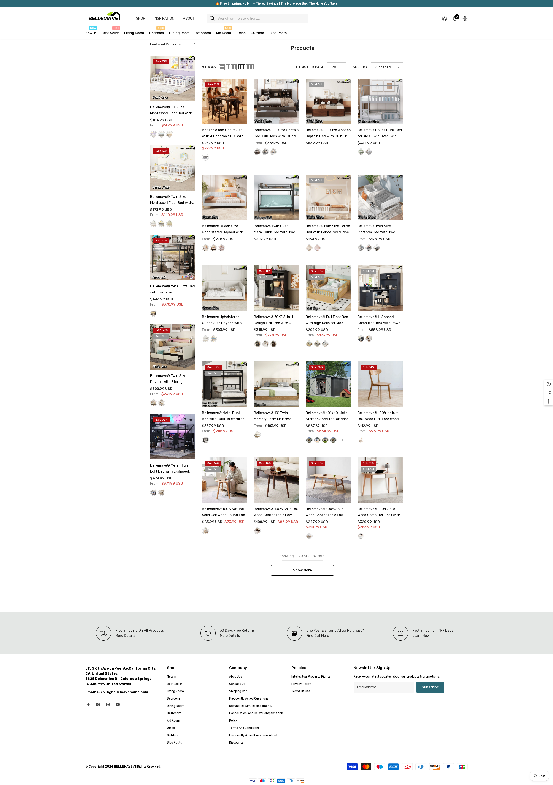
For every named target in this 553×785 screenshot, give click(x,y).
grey (205, 157)
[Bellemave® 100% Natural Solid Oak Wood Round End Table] (224, 480)
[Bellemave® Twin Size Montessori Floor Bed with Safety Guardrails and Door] (172, 168)
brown (257, 530)
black (153, 313)
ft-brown (317, 440)
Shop (140, 18)
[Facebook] (88, 704)
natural (169, 134)
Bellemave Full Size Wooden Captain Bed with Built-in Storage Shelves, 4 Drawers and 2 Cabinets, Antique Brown (328, 133)
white (153, 134)
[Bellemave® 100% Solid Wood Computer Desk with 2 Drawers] (380, 480)
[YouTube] (117, 704)
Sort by (360, 67)
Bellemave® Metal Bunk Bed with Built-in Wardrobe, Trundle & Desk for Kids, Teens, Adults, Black (224, 416)
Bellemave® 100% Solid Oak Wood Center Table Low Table (276, 512)
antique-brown (257, 151)
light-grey (265, 151)
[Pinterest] (108, 704)
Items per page (310, 67)
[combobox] (261, 18)
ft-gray (309, 440)
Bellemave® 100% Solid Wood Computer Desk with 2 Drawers (379, 512)
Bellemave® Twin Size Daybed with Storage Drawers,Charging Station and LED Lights (171, 379)
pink (221, 247)
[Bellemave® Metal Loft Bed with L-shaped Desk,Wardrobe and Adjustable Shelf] (172, 257)
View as (209, 67)
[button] (222, 67)
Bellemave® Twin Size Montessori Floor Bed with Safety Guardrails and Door (172, 200)
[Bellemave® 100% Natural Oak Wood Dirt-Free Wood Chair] (380, 384)
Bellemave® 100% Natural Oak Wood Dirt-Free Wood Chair (378, 416)
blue (213, 338)
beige (153, 402)
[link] (228, 633)
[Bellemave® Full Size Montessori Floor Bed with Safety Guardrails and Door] (172, 78)
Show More (302, 570)
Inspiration (164, 18)
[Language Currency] (465, 18)
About (189, 18)
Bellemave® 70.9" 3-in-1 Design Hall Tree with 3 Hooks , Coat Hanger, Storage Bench (273, 320)
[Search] (257, 18)
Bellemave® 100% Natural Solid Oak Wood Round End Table (223, 512)
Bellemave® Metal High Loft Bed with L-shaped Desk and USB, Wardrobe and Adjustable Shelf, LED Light (171, 468)
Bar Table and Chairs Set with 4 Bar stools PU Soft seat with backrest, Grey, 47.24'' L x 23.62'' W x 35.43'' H (224, 133)
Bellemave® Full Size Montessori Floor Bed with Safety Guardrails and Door (172, 110)
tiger (273, 343)
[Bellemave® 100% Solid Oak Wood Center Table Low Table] (276, 480)
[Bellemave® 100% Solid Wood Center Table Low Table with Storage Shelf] (328, 480)
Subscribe (430, 687)
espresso (376, 247)
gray (161, 134)
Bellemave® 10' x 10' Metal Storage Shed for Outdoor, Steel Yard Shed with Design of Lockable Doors (327, 416)
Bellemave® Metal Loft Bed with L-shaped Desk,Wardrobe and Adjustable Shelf (172, 289)
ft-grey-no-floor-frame (333, 440)
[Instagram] (98, 704)
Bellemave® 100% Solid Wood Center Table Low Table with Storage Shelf (326, 512)
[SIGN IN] (444, 18)
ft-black (325, 440)
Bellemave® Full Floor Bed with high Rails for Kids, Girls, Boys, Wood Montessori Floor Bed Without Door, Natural (327, 320)
